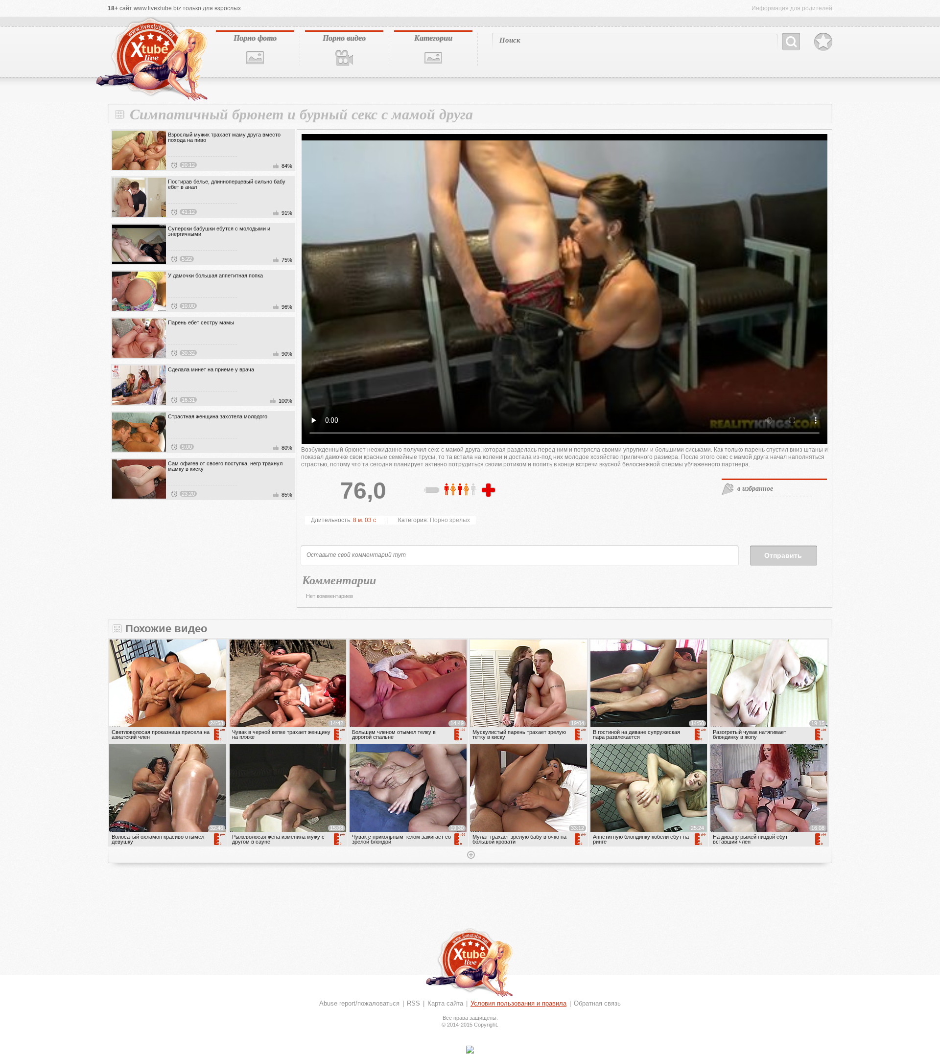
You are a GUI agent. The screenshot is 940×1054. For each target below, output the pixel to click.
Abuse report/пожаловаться (359, 1003)
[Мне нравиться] (489, 490)
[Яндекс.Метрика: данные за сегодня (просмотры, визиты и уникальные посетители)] (470, 1050)
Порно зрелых (450, 520)
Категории (433, 37)
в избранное (755, 488)
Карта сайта (445, 1003)
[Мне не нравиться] (432, 491)
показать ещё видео (470, 856)
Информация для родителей (792, 8)
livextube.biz (151, 59)
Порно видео (344, 37)
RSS (413, 1003)
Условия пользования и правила (518, 1003)
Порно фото (255, 37)
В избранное (823, 42)
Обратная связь (597, 1003)
